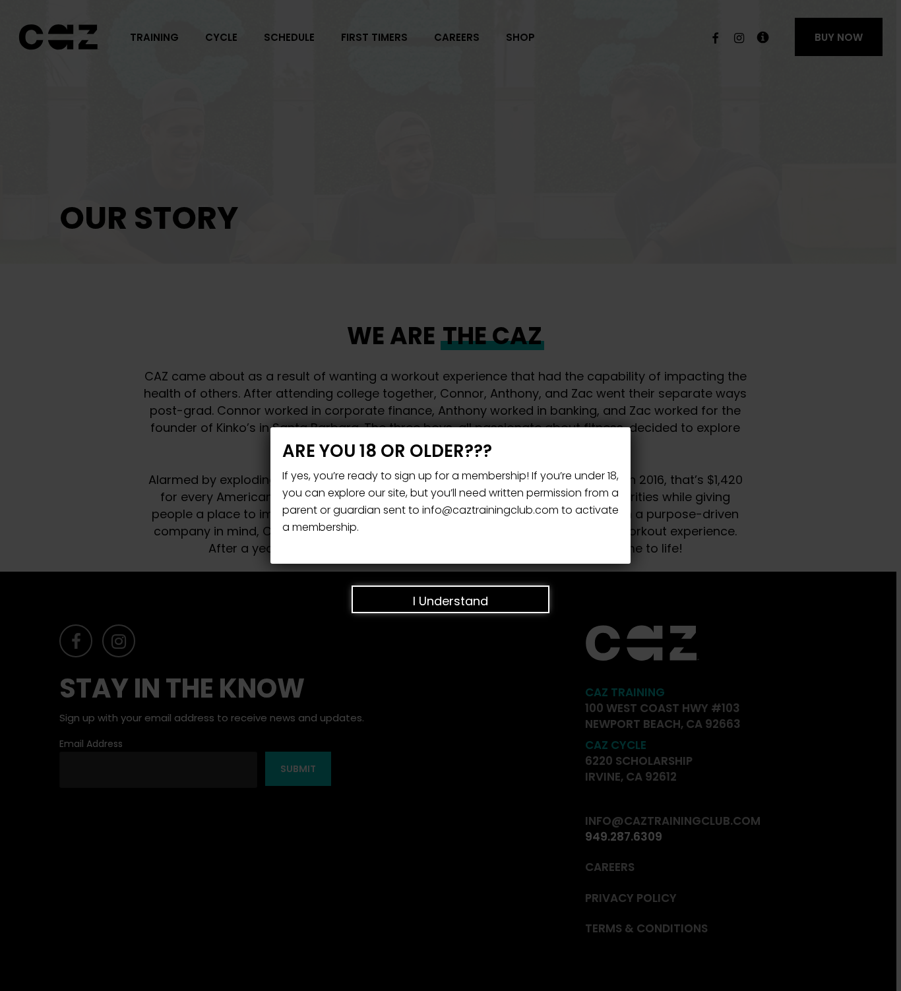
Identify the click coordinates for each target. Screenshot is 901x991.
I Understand (450, 601)
